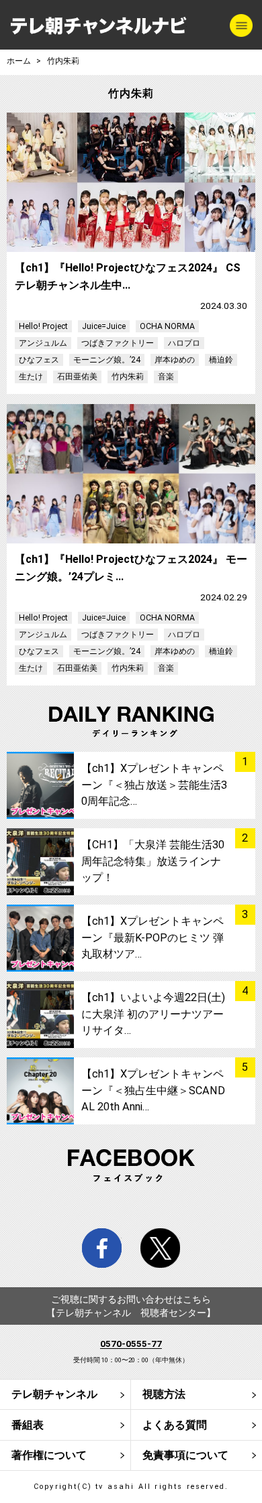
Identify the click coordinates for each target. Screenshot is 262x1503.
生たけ (31, 376)
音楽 (166, 376)
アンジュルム (43, 343)
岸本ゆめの (175, 360)
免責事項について (185, 1455)
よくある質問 (174, 1425)
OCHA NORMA (167, 326)
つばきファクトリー (117, 343)
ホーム (19, 61)
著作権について (49, 1455)
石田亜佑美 (77, 376)
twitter (160, 1248)
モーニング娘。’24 (106, 360)
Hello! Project (43, 326)
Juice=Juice (104, 326)
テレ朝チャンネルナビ (99, 26)
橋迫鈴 (221, 360)
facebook (102, 1248)
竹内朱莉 (128, 376)
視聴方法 (163, 1394)
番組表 (27, 1425)
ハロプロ (184, 343)
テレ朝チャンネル (54, 1394)
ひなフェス (39, 360)
